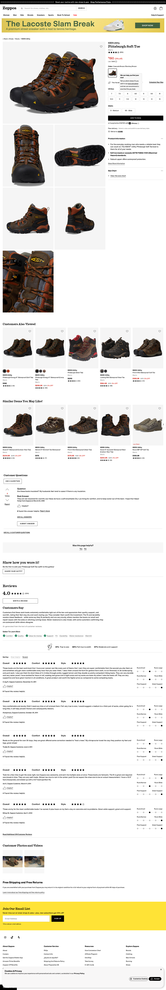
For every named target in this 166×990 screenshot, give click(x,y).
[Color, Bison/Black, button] (44, 371)
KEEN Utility (25, 39)
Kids (22, 15)
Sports (51, 15)
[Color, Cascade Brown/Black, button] (8, 371)
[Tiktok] (11, 937)
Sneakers (41, 15)
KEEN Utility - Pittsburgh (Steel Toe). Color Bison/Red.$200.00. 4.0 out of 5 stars (83, 355)
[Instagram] (5, 937)
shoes (11, 39)
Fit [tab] (56, 636)
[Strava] (18, 937)
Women (6, 15)
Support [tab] (50, 636)
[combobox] (49, 8)
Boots (17, 39)
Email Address (11, 919)
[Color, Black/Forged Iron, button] (40, 371)
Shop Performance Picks (100, 2)
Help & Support (157, 15)
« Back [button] (5, 39)
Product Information (116, 138)
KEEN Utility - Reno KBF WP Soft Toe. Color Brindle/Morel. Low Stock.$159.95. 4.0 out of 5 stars (148, 432)
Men (15, 15)
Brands (30, 15)
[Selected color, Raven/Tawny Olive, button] (102, 371)
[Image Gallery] (13, 861)
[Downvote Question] (7, 500)
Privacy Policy (79, 973)
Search (81, 8)
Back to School (63, 15)
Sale (75, 15)
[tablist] (53, 636)
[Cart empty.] (161, 8)
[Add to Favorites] (30, 331)
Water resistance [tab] (76, 636)
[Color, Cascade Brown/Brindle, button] (105, 371)
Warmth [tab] (88, 636)
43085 (120, 132)
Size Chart (112, 171)
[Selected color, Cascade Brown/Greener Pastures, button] (4, 371)
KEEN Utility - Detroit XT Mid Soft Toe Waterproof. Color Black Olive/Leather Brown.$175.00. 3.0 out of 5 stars (50, 432)
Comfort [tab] (9, 636)
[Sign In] (155, 8)
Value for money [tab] (35, 636)
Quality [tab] (21, 636)
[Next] (163, 424)
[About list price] (116, 61)
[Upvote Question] (7, 489)
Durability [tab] (63, 636)
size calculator (133, 84)
